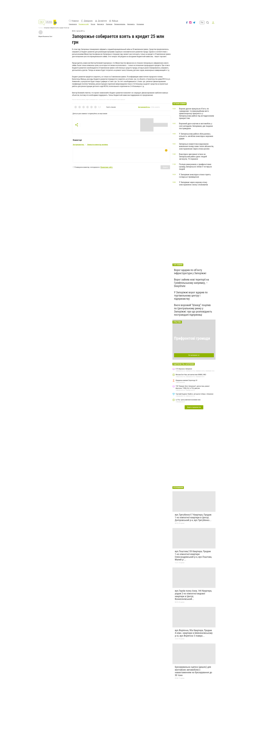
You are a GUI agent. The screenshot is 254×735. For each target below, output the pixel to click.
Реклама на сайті (84, 24)
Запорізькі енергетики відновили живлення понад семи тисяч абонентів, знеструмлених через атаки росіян (196, 146)
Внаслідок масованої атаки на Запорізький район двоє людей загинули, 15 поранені (193, 156)
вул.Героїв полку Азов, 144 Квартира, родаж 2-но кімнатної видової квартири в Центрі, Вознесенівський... (193, 594)
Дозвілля (102, 21)
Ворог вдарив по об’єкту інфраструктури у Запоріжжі (190, 271)
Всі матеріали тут (194, 355)
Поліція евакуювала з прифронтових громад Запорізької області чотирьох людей (195, 166)
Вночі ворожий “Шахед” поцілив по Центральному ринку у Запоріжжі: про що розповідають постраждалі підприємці (193, 309)
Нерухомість (131, 24)
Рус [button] (202, 22)
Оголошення (140, 24)
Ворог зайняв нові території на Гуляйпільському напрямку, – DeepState (191, 283)
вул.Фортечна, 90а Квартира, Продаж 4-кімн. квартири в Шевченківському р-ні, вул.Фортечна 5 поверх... (194, 633)
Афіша (115, 21)
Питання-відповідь (119, 24)
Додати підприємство (194, 407)
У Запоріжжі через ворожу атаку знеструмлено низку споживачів (193, 183)
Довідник (88, 21)
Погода (93, 24)
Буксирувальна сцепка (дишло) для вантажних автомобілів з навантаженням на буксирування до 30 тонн (193, 671)
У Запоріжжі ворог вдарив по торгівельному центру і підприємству (191, 295)
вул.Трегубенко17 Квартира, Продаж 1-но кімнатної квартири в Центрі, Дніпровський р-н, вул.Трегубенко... (193, 517)
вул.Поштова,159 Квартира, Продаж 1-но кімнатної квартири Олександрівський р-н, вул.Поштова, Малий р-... (193, 555)
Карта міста (100, 24)
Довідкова (109, 24)
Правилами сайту (107, 167)
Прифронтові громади (192, 338)
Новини (75, 21)
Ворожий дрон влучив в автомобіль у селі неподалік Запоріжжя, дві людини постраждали (196, 126)
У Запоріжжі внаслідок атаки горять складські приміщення (195, 175)
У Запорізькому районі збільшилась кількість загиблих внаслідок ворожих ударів (196, 136)
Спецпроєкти (73, 24)
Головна (40, 28)
